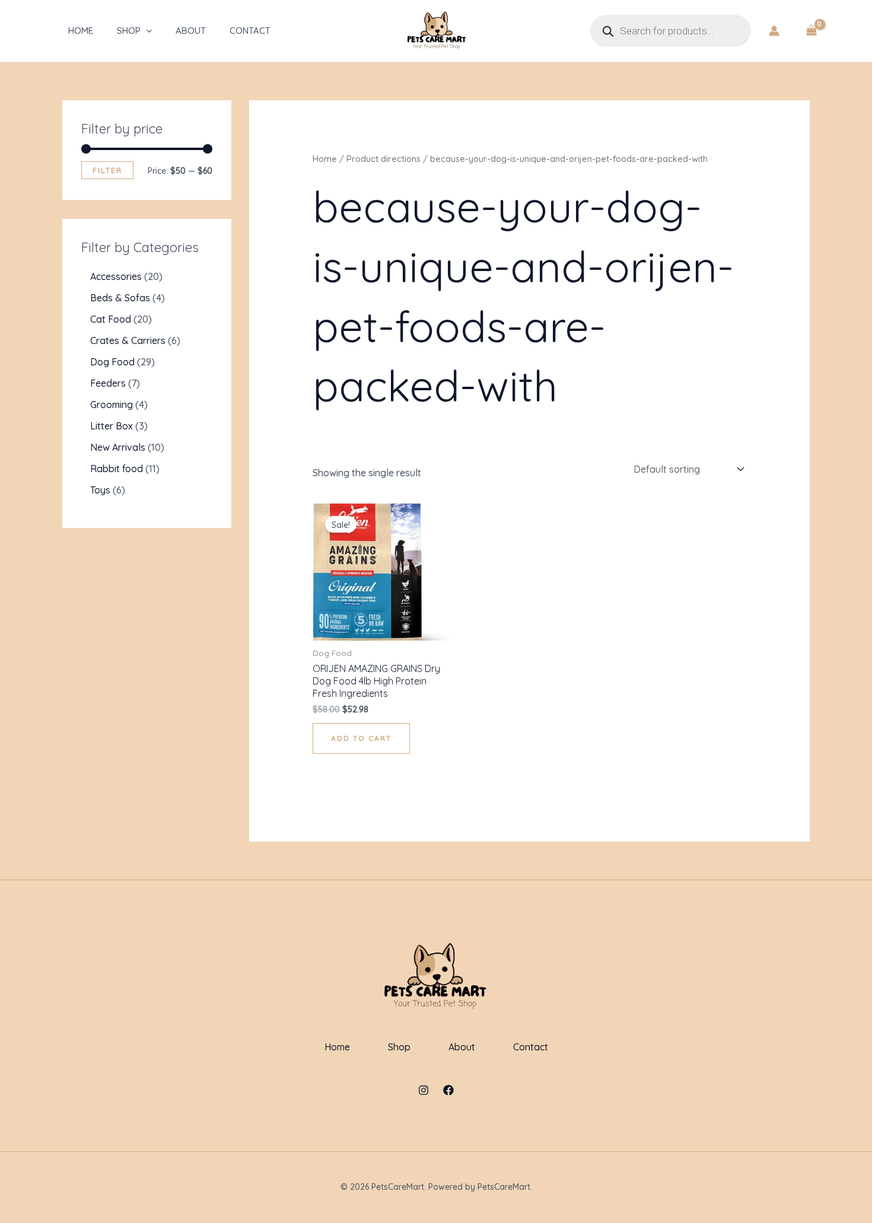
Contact (250, 30)
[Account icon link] (774, 31)
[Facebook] (448, 1090)
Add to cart (361, 738)
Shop (129, 30)
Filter (107, 170)
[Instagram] (423, 1090)
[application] (146, 31)
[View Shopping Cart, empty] (811, 31)
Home (80, 30)
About (191, 30)
